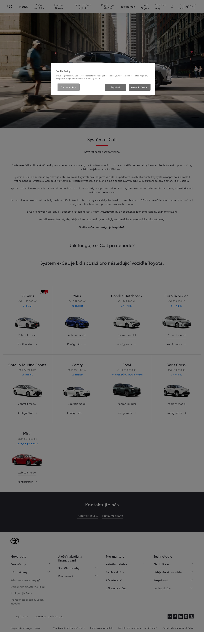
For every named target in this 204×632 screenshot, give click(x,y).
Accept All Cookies (139, 87)
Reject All (115, 87)
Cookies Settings (68, 87)
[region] (103, 79)
